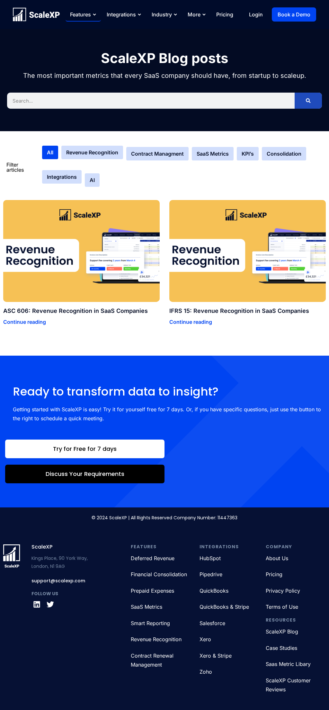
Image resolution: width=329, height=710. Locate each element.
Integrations (121, 14)
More (194, 14)
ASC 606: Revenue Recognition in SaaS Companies (75, 310)
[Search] (308, 101)
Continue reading (24, 322)
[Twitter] (50, 604)
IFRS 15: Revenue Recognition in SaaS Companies (239, 310)
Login (256, 14)
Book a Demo (294, 14)
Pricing (224, 14)
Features (80, 14)
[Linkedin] (36, 604)
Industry (162, 14)
